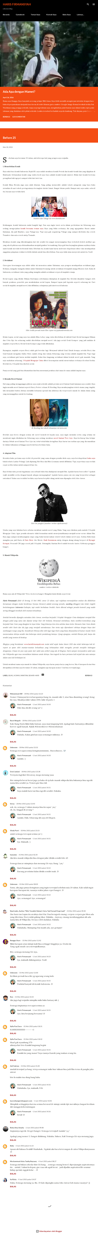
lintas (12, 804)
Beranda (6, 15)
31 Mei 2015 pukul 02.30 (28, 855)
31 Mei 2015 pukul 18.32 (33, 1039)
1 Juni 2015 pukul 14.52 (42, 868)
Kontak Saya (51, 15)
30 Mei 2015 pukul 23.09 (31, 721)
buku (11, 675)
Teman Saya (35, 15)
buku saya (91, 458)
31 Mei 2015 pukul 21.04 (30, 1066)
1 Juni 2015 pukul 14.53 (42, 956)
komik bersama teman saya (32, 228)
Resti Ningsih (15, 721)
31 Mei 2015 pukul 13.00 (28, 973)
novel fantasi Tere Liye (63, 438)
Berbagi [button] (6, 117)
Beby (12, 1146)
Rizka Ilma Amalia (17, 1128)
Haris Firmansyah (17, 4)
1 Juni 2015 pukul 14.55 (42, 981)
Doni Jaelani (15, 772)
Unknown (13, 747)
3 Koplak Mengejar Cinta (33, 360)
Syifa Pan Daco (16, 1026)
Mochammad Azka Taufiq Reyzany (23, 1161)
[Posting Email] (42, 675)
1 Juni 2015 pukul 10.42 (43, 1101)
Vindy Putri (14, 830)
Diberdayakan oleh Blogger (50, 1231)
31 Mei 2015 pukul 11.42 (31, 940)
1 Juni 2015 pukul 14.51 (42, 787)
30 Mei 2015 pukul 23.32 (28, 747)
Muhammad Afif (16, 694)
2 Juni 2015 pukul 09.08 (35, 1128)
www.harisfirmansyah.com (34, 644)
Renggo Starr (15, 940)
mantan (24, 675)
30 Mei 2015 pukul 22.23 (33, 694)
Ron (11, 997)
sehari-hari (34, 675)
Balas (13, 715)
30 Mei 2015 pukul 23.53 (30, 830)
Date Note (29, 540)
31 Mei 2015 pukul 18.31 (33, 1026)
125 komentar (18, 117)
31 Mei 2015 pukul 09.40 (76, 911)
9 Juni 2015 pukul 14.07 (27, 1179)
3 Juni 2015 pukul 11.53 (24, 1146)
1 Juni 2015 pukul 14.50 (42, 704)
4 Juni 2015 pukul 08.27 (47, 1161)
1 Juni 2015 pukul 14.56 (42, 1085)
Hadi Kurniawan (50, 540)
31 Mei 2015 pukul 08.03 (28, 884)
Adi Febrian (14, 1066)
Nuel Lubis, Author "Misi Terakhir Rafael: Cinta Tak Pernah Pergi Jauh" (37, 911)
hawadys (13, 855)
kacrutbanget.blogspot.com (21, 1101)
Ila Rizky (13, 1179)
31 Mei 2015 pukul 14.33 (24, 997)
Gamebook (20, 15)
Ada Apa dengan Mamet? (19, 91)
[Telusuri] (88, 4)
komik (17, 675)
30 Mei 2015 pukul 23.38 (31, 772)
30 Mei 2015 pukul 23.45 (25, 804)
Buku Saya (67, 15)
